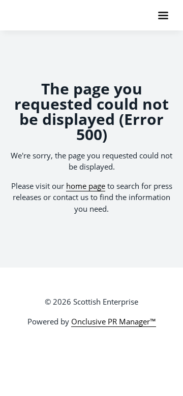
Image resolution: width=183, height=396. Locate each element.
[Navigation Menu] (163, 15)
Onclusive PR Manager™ (113, 321)
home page (85, 186)
